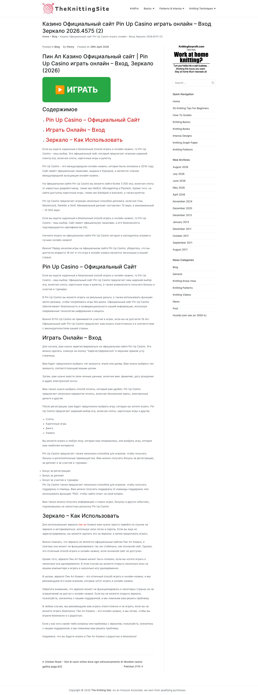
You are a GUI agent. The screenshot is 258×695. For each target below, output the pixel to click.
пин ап (82, 524)
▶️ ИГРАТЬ (76, 90)
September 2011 (182, 242)
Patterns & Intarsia (170, 8)
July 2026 (179, 173)
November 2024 (182, 201)
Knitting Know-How (184, 280)
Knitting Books (181, 128)
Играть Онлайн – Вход (75, 129)
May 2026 (179, 187)
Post (175, 308)
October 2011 (181, 235)
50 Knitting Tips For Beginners (191, 108)
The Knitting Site (101, 690)
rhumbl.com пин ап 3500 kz (189, 315)
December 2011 (182, 228)
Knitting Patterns (183, 149)
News (176, 301)
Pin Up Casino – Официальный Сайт (93, 119)
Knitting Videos (182, 294)
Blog (57, 46)
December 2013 (182, 215)
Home (176, 101)
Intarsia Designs (182, 135)
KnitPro (134, 8)
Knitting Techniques (201, 8)
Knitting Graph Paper (185, 142)
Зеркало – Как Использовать (84, 140)
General (177, 274)
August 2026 (180, 167)
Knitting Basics (181, 122)
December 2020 (182, 208)
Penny (70, 46)
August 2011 (180, 249)
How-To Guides (182, 115)
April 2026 (179, 194)
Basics (148, 8)
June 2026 (179, 180)
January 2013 (181, 222)
